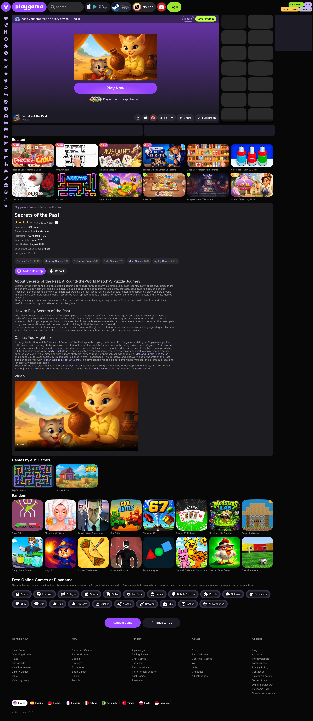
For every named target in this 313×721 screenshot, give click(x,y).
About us (257, 654)
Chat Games (139, 658)
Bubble (76, 658)
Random (136, 638)
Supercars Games (82, 650)
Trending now (20, 638)
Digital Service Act (262, 684)
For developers (260, 658)
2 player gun (139, 650)
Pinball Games (200, 654)
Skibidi (76, 676)
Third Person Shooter (144, 671)
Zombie (76, 680)
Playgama (20, 207)
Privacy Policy (260, 667)
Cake (15, 676)
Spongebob (78, 667)
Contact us (258, 671)
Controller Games (202, 658)
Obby (195, 667)
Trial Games (138, 676)
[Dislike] (172, 117)
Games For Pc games (73, 365)
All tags (196, 638)
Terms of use (259, 680)
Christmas (197, 671)
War (194, 663)
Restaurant (138, 680)
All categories (200, 676)
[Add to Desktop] (137, 117)
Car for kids (18, 663)
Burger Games (80, 654)
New (74, 638)
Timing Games (140, 654)
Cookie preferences (263, 693)
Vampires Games (21, 667)
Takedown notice (262, 676)
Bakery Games (20, 671)
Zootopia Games (98, 368)
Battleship (137, 663)
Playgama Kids (260, 688)
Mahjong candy (21, 680)
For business (259, 663)
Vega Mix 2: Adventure (159, 345)
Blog (254, 650)
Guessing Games (21, 654)
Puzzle (33, 207)
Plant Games (19, 650)
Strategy (77, 663)
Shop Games (79, 671)
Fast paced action (142, 667)
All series (257, 638)
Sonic (195, 650)
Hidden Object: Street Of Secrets (62, 359)
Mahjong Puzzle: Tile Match (152, 353)
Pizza (15, 658)
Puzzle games (125, 342)
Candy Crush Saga (57, 351)
